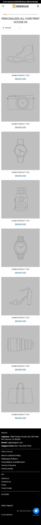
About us (5, 478)
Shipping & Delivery (9, 459)
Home (5, 14)
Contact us (6, 481)
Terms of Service (8, 465)
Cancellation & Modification (13, 462)
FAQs (3, 485)
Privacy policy (7, 468)
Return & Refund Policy (11, 455)
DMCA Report (7, 505)
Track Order (6, 488)
